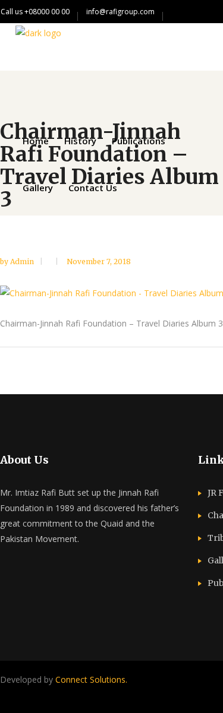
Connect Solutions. (91, 679)
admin (23, 261)
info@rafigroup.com (120, 12)
